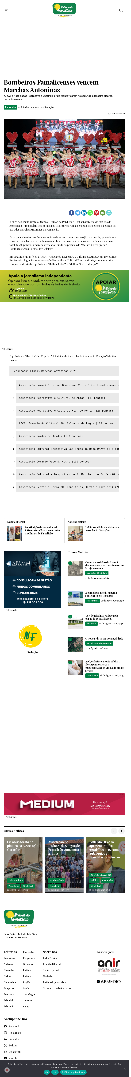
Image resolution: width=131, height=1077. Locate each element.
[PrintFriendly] (109, 213)
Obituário (28, 964)
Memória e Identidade (97, 573)
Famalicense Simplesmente (99, 643)
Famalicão (10, 107)
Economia (9, 994)
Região (27, 982)
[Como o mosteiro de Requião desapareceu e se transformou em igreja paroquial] (75, 568)
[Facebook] (71, 213)
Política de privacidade (54, 982)
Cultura (7, 976)
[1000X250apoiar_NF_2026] (64, 286)
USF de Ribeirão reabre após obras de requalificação (102, 617)
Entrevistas (28, 952)
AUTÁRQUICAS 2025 (101, 874)
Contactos (48, 976)
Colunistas (9, 970)
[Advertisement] (65, 49)
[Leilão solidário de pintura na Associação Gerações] (94, 530)
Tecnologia (29, 994)
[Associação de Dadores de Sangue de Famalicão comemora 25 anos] (64, 865)
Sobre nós (50, 952)
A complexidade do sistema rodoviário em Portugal (101, 594)
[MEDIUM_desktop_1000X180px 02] (64, 804)
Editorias (10, 952)
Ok (46, 1072)
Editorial (8, 1000)
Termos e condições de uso (57, 988)
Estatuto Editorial (52, 964)
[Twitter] (78, 213)
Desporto (9, 988)
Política (94, 880)
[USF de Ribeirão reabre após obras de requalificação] (75, 621)
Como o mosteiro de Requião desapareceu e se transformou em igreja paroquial (104, 565)
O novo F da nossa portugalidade (104, 638)
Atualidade (28, 886)
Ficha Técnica (50, 958)
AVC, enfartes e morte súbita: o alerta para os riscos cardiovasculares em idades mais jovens (104, 666)
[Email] (102, 213)
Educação (9, 1006)
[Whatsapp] (90, 213)
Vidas (26, 1006)
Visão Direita (93, 600)
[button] (7, 10)
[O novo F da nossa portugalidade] (75, 644)
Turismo (27, 1000)
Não (55, 1072)
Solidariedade (15, 880)
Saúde (26, 988)
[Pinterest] (96, 213)
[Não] (124, 1068)
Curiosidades (10, 982)
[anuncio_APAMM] (32, 578)
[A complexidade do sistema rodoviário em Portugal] (75, 598)
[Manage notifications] (7, 1070)
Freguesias (29, 958)
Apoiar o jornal (50, 970)
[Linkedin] (84, 213)
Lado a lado (92, 675)
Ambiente (9, 964)
